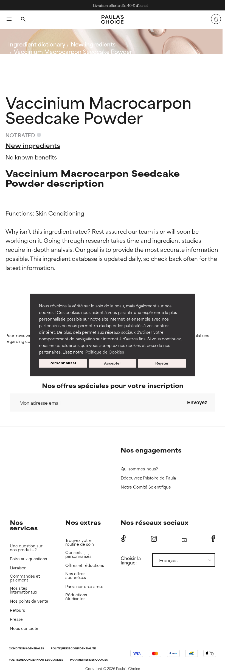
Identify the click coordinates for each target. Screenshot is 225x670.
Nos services (24, 525)
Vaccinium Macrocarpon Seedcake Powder (73, 51)
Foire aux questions (28, 559)
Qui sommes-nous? (139, 469)
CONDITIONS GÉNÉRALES (26, 648)
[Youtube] (184, 538)
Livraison (18, 568)
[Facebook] (213, 538)
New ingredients (93, 43)
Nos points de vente (29, 601)
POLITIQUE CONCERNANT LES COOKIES (36, 660)
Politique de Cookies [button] (104, 352)
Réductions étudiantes (76, 597)
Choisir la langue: (131, 560)
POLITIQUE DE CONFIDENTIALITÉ (73, 648)
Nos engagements (151, 449)
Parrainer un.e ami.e (84, 586)
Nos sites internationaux (23, 590)
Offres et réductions (84, 565)
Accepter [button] (112, 363)
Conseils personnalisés (78, 554)
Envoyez (197, 402)
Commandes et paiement (25, 578)
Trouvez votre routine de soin (79, 542)
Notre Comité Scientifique (146, 487)
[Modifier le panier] (216, 19)
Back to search (32, 64)
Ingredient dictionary (36, 43)
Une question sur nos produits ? (26, 548)
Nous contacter (25, 628)
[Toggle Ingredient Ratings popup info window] (39, 135)
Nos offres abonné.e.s (75, 576)
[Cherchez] (23, 20)
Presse (16, 619)
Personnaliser (63, 363)
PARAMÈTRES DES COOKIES (89, 660)
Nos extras (83, 522)
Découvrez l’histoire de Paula (148, 478)
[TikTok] (123, 538)
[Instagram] (154, 538)
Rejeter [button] (161, 363)
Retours (17, 610)
